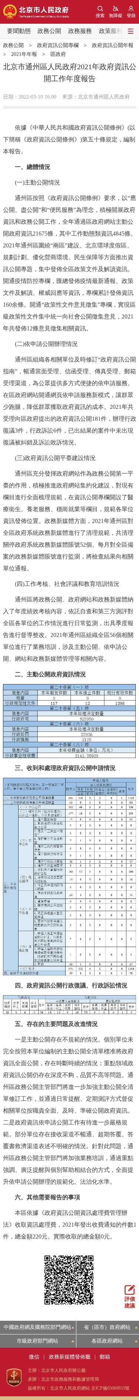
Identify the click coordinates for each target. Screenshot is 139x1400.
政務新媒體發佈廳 (69, 1357)
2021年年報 (24, 54)
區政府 (58, 54)
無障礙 (115, 15)
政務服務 (80, 31)
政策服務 (111, 31)
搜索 (100, 15)
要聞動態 (19, 31)
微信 (34, 1357)
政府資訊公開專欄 (58, 45)
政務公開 (49, 31)
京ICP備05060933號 (110, 1388)
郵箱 (105, 1357)
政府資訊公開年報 (112, 45)
